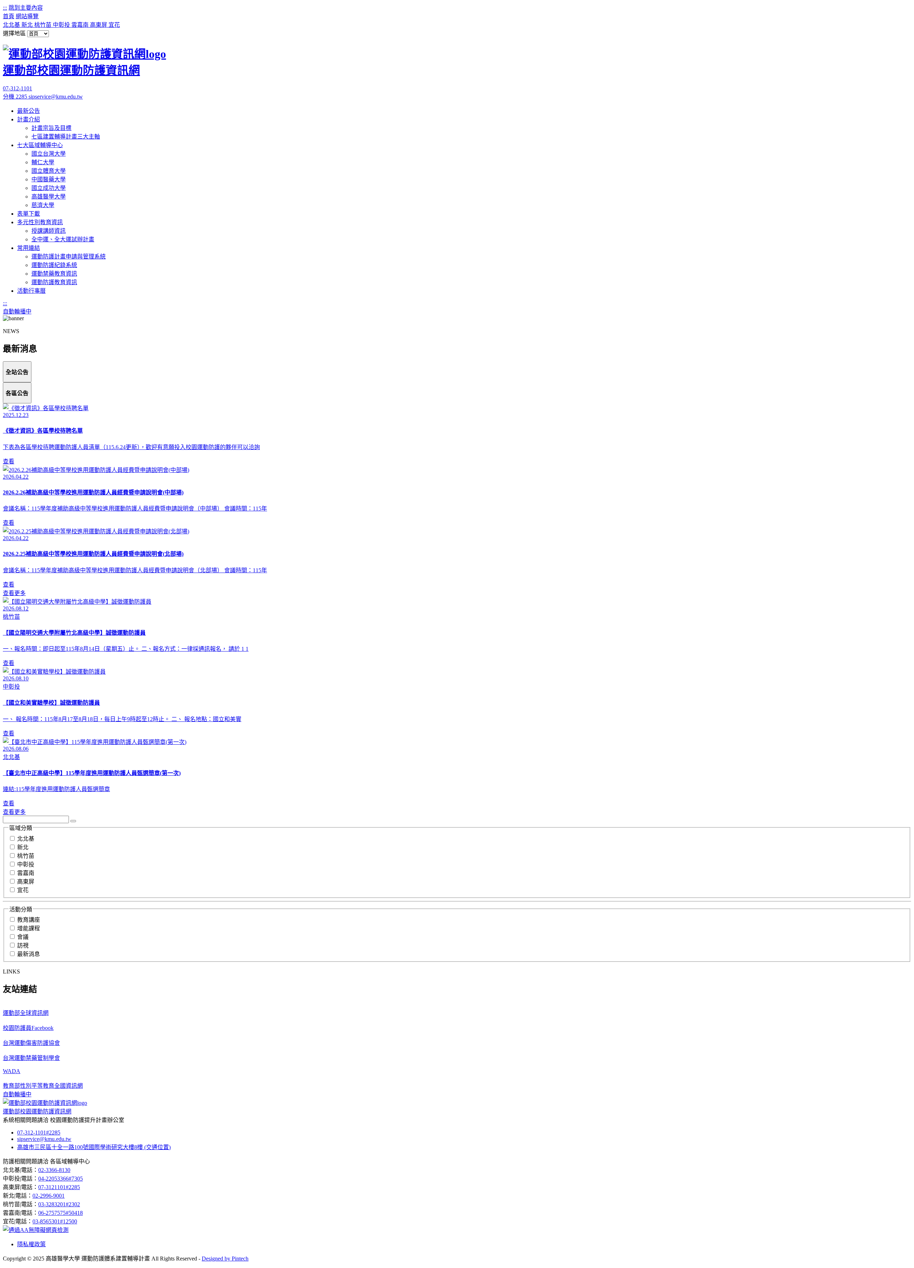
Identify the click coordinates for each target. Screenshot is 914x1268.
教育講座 (28, 920)
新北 (27, 25)
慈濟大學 (42, 205)
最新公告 (28, 111)
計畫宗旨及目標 (51, 128)
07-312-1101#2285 (38, 1132)
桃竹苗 (43, 25)
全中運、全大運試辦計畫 (62, 239)
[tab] (17, 371)
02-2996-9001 (48, 1196)
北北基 (12, 25)
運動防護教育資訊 (54, 282)
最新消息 (28, 954)
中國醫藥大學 (48, 179)
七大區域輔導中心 (40, 145)
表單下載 (28, 214)
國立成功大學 (48, 188)
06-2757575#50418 (60, 1213)
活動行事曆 (31, 291)
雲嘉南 (80, 25)
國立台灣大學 (48, 154)
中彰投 (62, 25)
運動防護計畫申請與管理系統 (68, 256)
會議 (23, 937)
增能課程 (28, 928)
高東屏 (99, 25)
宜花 (114, 25)
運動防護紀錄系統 (54, 265)
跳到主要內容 (26, 8)
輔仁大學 (42, 162)
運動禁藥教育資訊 (54, 274)
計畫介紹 (28, 119)
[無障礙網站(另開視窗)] (36, 1230)
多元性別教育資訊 (40, 222)
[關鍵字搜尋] (73, 821)
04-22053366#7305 (60, 1179)
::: (5, 8)
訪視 (23, 945)
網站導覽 (27, 16)
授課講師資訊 (48, 231)
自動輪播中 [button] (17, 311)
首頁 (8, 16)
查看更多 (14, 593)
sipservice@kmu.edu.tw (56, 97)
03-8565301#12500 (54, 1221)
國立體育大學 (48, 171)
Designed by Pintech (225, 1259)
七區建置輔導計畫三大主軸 (65, 137)
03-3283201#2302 (59, 1204)
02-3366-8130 (54, 1170)
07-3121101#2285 (59, 1187)
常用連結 (28, 248)
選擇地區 (14, 33)
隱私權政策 (31, 1244)
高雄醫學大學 (48, 196)
